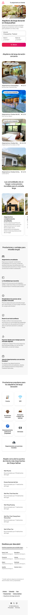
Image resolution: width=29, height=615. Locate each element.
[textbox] (8, 40)
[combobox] (14, 34)
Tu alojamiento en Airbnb (17, 2)
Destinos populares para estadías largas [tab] (12, 547)
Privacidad (10, 607)
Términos (17, 607)
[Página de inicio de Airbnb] (3, 2)
